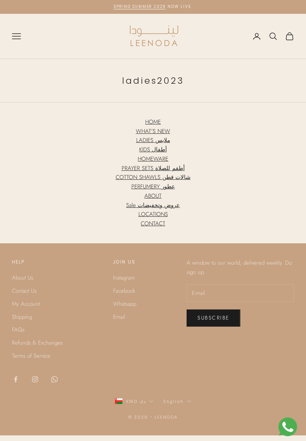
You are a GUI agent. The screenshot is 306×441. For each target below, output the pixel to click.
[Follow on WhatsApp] (54, 379)
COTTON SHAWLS (153, 177)
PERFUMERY (153, 186)
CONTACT (153, 223)
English (173, 401)
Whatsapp (124, 304)
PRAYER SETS (153, 168)
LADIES (153, 140)
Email (119, 317)
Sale (153, 205)
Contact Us (24, 291)
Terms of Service (31, 356)
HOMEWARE (153, 159)
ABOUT (153, 196)
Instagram (124, 278)
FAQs (18, 330)
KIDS (153, 149)
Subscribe (213, 317)
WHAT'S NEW (153, 131)
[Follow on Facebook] (15, 379)
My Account (26, 304)
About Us (22, 278)
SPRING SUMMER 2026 (140, 6)
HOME (153, 122)
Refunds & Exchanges (37, 343)
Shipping (22, 317)
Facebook (124, 291)
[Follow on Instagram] (35, 379)
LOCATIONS (153, 214)
